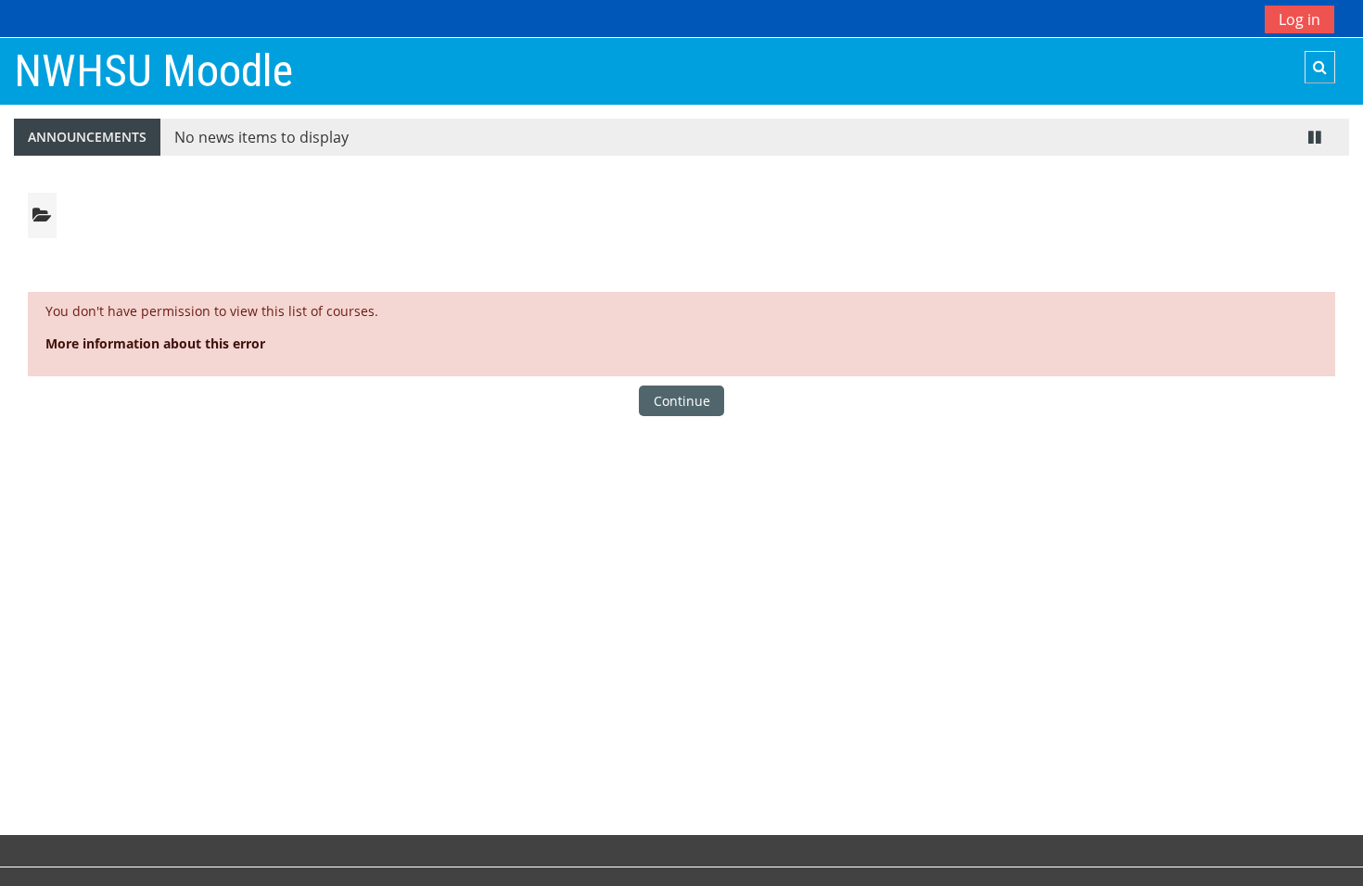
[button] (1320, 67)
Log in (1299, 19)
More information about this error (155, 343)
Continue (682, 401)
